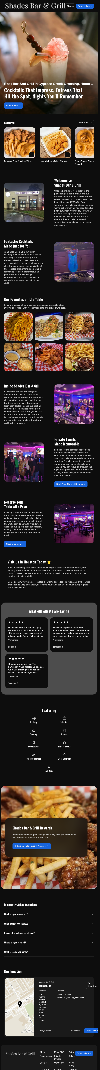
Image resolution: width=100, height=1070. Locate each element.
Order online (92, 1030)
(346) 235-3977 (64, 994)
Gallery (71, 1056)
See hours (75, 1031)
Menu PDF (59, 1052)
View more (13, 640)
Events (43, 1062)
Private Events (57, 1057)
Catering (72, 1052)
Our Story (59, 1062)
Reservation (45, 1056)
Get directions (93, 985)
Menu (42, 1052)
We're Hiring (71, 1064)
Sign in (70, 6)
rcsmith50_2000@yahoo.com (70, 998)
